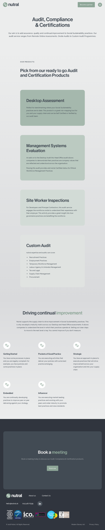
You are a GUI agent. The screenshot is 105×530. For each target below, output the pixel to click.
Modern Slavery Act (78, 524)
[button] (100, 5)
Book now (52, 468)
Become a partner (86, 5)
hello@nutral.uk (12, 504)
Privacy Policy (94, 524)
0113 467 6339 (27, 504)
